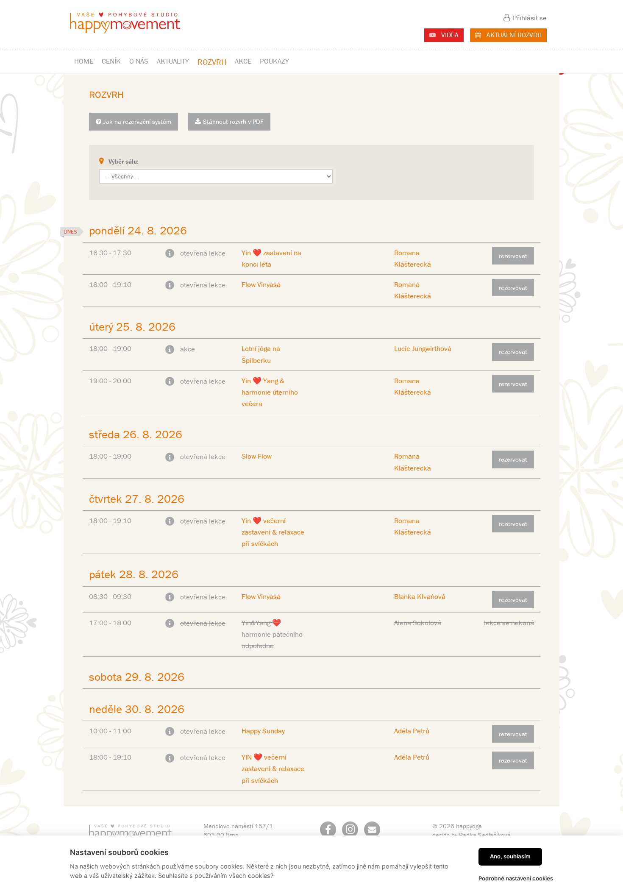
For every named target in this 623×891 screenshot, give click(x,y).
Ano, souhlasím (510, 856)
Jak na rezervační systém (137, 121)
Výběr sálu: (123, 161)
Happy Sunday (263, 730)
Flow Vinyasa (261, 284)
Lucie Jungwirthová (422, 348)
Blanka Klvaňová (419, 596)
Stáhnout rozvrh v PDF (233, 121)
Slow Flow (257, 456)
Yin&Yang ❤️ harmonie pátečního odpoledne (272, 634)
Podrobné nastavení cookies (515, 878)
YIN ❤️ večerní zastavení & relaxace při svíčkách (273, 768)
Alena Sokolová (417, 622)
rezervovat (513, 256)
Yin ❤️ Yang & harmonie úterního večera (270, 392)
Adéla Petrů (411, 730)
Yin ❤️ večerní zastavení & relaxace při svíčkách (273, 532)
